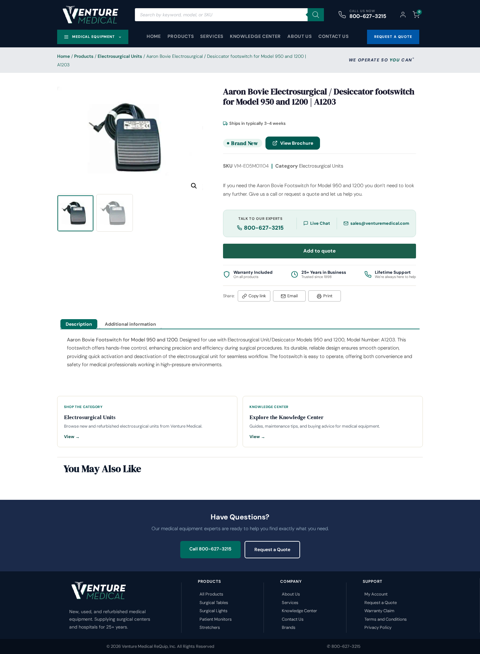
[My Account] (403, 14)
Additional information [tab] (130, 324)
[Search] (316, 14)
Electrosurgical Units (120, 56)
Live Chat (320, 223)
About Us (299, 36)
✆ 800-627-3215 (343, 646)
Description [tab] (79, 324)
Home (154, 36)
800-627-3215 (367, 16)
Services (211, 36)
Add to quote (319, 251)
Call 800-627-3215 (210, 549)
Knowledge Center (255, 36)
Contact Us (333, 36)
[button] (194, 186)
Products (181, 36)
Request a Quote (272, 549)
